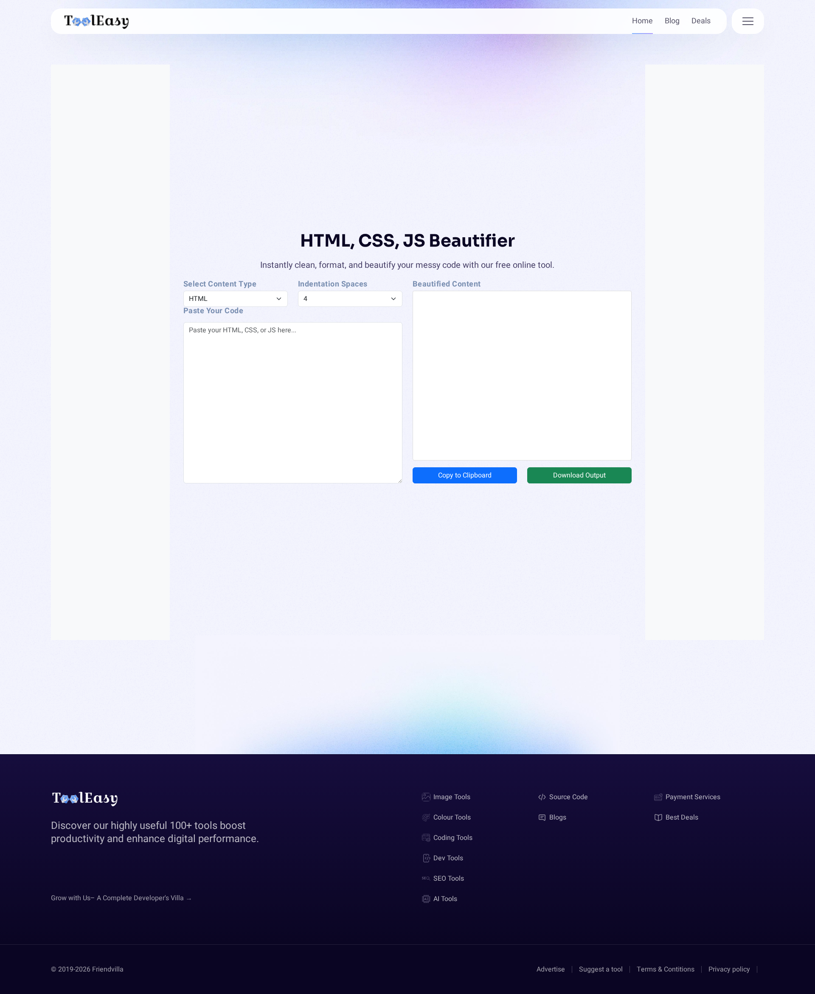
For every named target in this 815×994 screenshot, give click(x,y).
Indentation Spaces (333, 284)
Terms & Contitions (665, 969)
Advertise (551, 969)
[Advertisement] (110, 355)
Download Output (579, 475)
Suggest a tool (601, 969)
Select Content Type (220, 284)
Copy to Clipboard (465, 475)
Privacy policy (729, 969)
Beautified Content (447, 284)
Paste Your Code (213, 311)
